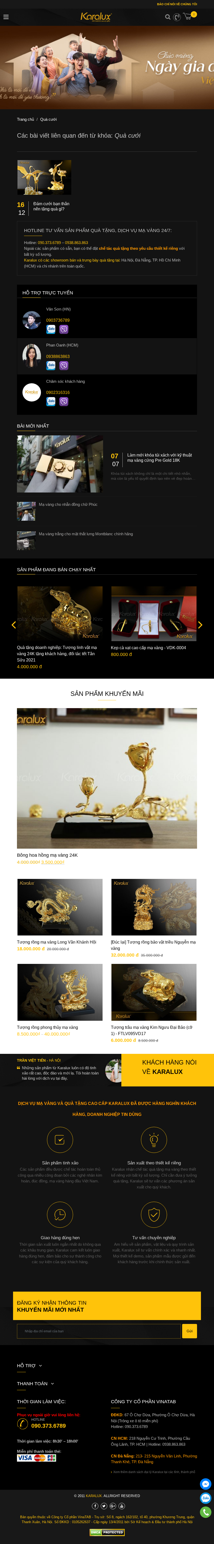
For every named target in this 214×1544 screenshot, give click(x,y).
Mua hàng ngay (111, 786)
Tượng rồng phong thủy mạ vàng (47, 1027)
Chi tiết (111, 770)
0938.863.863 (76, 242)
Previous (15, 624)
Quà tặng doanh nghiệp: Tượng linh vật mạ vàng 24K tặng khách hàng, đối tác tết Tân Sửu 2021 (57, 653)
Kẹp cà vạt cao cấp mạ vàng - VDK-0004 (148, 648)
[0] (190, 18)
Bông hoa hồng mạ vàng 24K (47, 855)
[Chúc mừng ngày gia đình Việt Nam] (107, 67)
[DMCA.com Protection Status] (107, 1532)
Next (199, 624)
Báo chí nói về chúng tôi (176, 4)
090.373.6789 (49, 242)
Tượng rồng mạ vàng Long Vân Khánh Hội (56, 942)
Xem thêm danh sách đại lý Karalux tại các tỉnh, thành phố (154, 1472)
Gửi (190, 1331)
